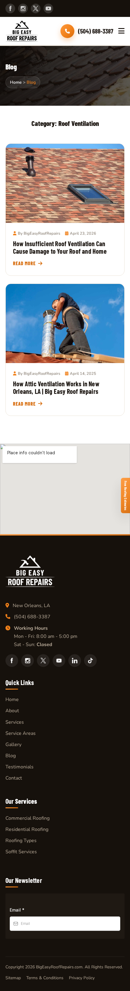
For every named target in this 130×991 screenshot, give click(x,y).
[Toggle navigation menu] (121, 31)
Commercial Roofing (27, 818)
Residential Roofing (26, 829)
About (12, 710)
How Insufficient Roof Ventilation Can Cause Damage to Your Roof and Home (60, 247)
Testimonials (19, 767)
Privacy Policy (82, 978)
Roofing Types (21, 840)
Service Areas (20, 733)
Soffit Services (21, 851)
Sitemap (13, 978)
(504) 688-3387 (32, 616)
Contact (13, 778)
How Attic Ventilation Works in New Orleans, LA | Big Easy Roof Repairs (56, 387)
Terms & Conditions (44, 978)
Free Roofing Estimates (126, 495)
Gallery (13, 744)
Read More (24, 263)
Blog (10, 755)
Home (12, 699)
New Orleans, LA (31, 605)
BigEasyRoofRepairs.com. (59, 967)
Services (14, 722)
